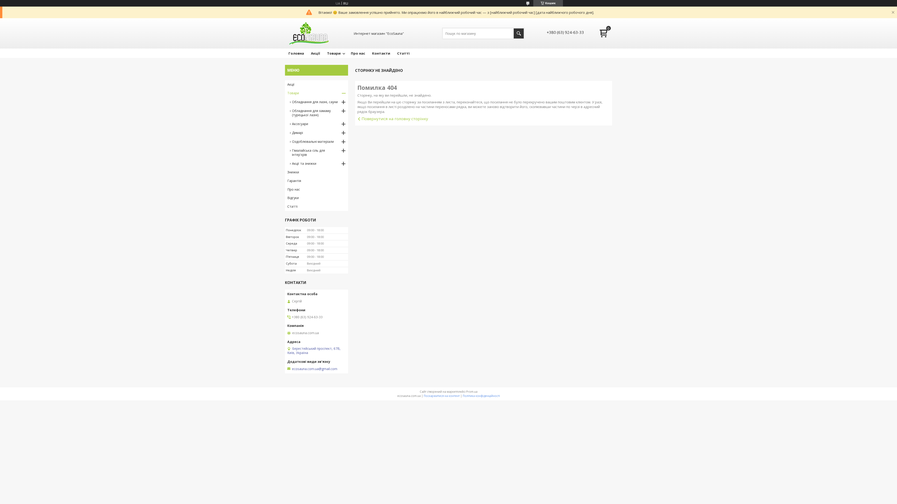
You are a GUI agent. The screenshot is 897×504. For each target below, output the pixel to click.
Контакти (381, 53)
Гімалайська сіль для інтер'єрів (308, 152)
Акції (315, 53)
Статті (403, 53)
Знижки (293, 172)
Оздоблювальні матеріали (313, 141)
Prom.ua (471, 392)
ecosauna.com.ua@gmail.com (314, 369)
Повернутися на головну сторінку (395, 118)
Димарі (297, 132)
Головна (296, 53)
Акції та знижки (304, 163)
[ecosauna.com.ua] (308, 33)
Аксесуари (300, 124)
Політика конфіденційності (481, 396)
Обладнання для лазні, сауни (315, 102)
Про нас (358, 53)
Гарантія (294, 180)
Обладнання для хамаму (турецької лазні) (311, 112)
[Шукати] (519, 33)
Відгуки (293, 198)
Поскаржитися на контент (442, 396)
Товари (334, 53)
